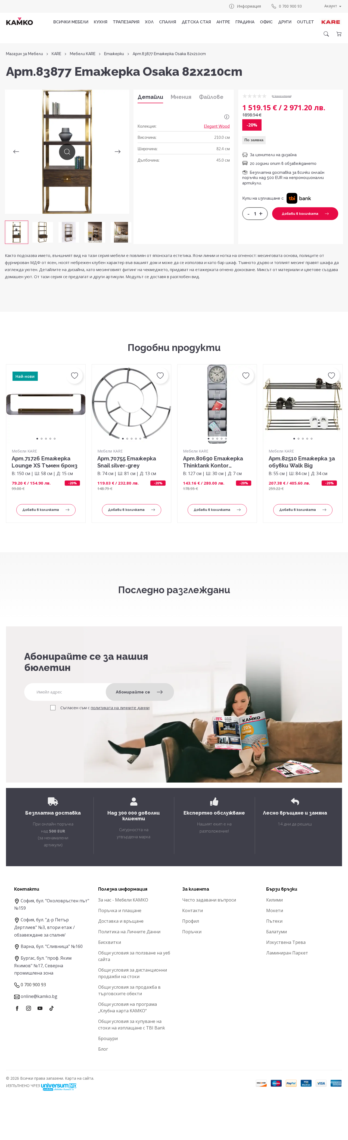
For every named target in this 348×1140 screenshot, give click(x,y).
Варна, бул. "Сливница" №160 (52, 946)
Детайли (150, 97)
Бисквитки (109, 942)
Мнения (181, 97)
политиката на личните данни (120, 707)
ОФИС (266, 22)
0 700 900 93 (290, 6)
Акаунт (330, 5)
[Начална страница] (19, 21)
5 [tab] (54, 438)
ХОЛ (149, 22)
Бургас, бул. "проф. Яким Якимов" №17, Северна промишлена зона (43, 965)
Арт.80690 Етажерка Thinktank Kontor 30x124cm (213, 462)
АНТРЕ (223, 22)
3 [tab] (46, 438)
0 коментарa (281, 96)
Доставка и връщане (121, 921)
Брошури (108, 1038)
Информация (249, 6)
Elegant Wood (217, 126)
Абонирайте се (133, 692)
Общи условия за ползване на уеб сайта (134, 956)
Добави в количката (300, 214)
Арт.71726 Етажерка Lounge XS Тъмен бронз (44, 462)
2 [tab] (41, 438)
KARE (56, 54)
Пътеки (274, 921)
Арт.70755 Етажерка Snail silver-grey (126, 462)
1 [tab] (37, 438)
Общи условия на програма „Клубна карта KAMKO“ (127, 1007)
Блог (103, 1049)
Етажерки (114, 54)
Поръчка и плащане (119, 910)
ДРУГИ (284, 22)
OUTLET (305, 22)
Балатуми (276, 932)
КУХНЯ (100, 22)
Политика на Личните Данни (129, 932)
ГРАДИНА (244, 22)
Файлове (211, 97)
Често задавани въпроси (209, 900)
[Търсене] (326, 34)
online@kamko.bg (39, 996)
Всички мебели (70, 22)
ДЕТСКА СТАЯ (196, 22)
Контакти (192, 910)
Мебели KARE (82, 54)
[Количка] (338, 34)
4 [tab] (50, 438)
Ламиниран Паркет (287, 953)
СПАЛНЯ (167, 22)
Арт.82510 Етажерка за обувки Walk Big (302, 462)
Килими (274, 900)
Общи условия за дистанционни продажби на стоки (132, 973)
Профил (190, 921)
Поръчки (191, 932)
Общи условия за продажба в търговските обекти (129, 990)
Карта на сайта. (79, 1078)
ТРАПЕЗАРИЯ (126, 22)
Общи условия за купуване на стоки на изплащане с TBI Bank (131, 1024)
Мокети (274, 910)
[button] (298, 198)
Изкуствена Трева (286, 942)
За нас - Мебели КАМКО (123, 900)
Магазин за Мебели (24, 54)
